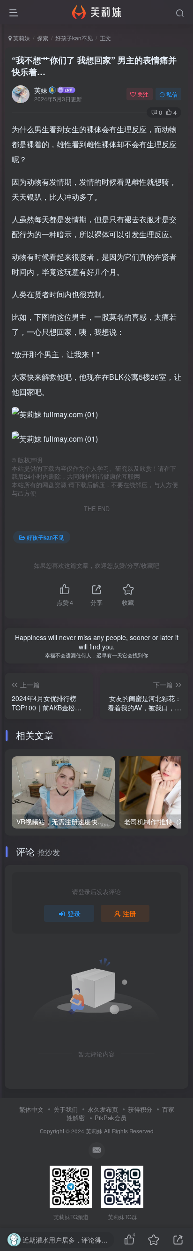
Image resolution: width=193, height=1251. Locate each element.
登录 (74, 913)
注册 (129, 913)
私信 (172, 94)
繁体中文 (31, 1109)
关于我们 (65, 1109)
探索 (42, 38)
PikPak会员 (110, 1117)
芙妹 (40, 90)
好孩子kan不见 (74, 38)
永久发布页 (103, 1109)
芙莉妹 (21, 38)
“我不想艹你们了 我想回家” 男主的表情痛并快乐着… (94, 66)
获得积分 (140, 1109)
